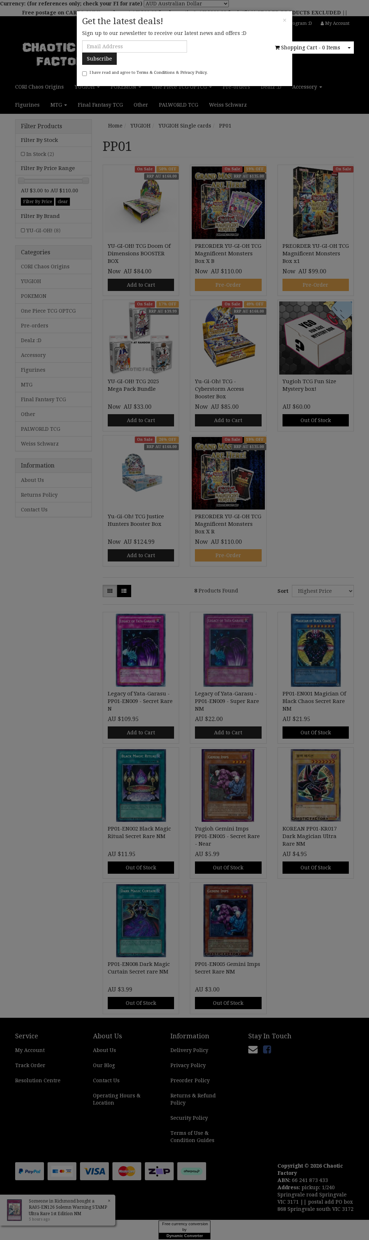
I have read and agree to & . (148, 72)
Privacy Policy (193, 72)
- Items (310, 47)
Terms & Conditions (156, 72)
